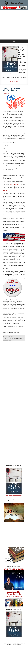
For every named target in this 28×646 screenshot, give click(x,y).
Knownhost (9, 644)
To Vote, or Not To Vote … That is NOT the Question (14, 89)
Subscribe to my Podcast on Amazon (14, 569)
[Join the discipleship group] (14, 9)
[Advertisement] (14, 25)
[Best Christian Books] (14, 562)
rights (7, 340)
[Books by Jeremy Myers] (14, 607)
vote (10, 340)
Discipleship (21, 338)
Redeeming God (15, 3)
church (16, 338)
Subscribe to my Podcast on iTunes (14, 568)
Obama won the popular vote (15, 184)
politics (4, 340)
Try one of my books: (14, 594)
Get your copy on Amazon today (13, 495)
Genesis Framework (17, 644)
